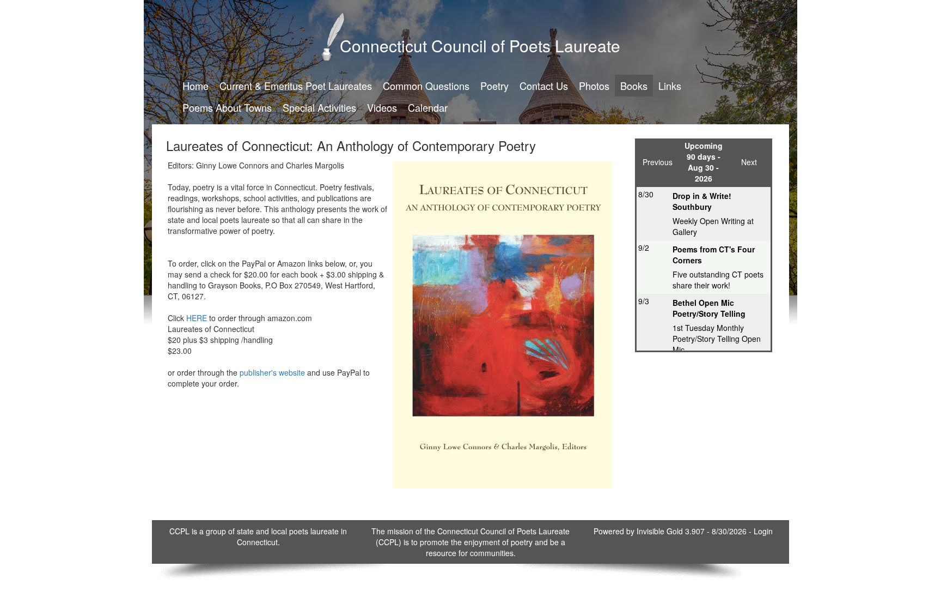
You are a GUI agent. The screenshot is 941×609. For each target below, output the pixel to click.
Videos (382, 107)
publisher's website (272, 372)
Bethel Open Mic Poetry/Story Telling (709, 308)
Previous (658, 161)
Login (763, 531)
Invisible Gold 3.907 (672, 531)
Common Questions (426, 86)
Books (633, 86)
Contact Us (544, 86)
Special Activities (319, 107)
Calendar (428, 107)
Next (749, 161)
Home (195, 86)
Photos (594, 86)
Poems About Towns (227, 107)
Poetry (494, 86)
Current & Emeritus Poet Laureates (295, 86)
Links (669, 86)
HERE (196, 317)
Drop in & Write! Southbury (702, 201)
